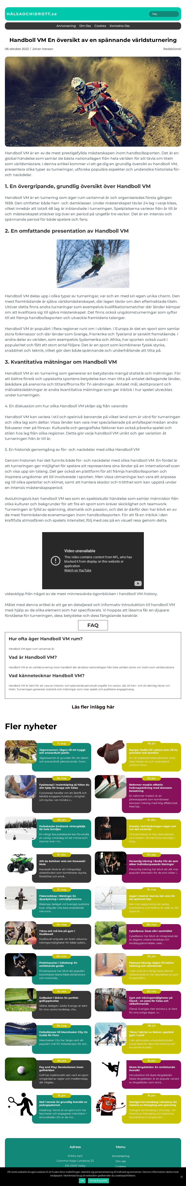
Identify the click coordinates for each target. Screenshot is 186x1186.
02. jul (151, 743)
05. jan (61, 819)
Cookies (100, 26)
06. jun (61, 1060)
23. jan (151, 778)
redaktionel (172, 49)
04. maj (61, 924)
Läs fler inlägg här (93, 707)
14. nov (61, 991)
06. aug (61, 1025)
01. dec (61, 854)
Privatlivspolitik (98, 1180)
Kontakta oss (120, 26)
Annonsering (66, 26)
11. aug (61, 743)
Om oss (85, 26)
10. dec (151, 819)
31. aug (61, 889)
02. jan (151, 956)
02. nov (151, 991)
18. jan (151, 1060)
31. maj (151, 889)
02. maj (61, 778)
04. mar (61, 956)
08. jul (151, 1025)
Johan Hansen (42, 49)
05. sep (151, 854)
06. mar (152, 924)
